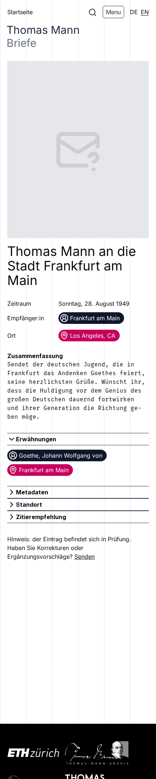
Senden (84, 556)
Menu (113, 12)
